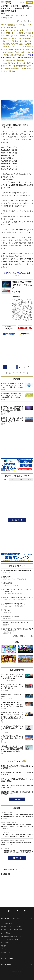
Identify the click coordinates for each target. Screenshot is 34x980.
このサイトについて (6, 923)
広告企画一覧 (5, 874)
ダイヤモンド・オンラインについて (12, 918)
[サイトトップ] (8, 2)
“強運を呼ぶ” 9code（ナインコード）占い (22, 284)
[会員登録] (29, 2)
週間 (21, 480)
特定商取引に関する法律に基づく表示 (11, 936)
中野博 (3, 14)
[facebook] (17, 911)
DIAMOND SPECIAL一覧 (9, 869)
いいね (29, 480)
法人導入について (6, 952)
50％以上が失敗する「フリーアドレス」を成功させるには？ (17, 773)
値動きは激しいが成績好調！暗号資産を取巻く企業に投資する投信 (17, 793)
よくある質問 (4, 942)
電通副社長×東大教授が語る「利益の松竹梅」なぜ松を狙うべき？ (17, 767)
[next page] (29, 367)
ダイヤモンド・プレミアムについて (11, 926)
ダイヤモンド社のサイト (8, 958)
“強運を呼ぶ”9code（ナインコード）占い (16, 16)
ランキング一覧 (17, 520)
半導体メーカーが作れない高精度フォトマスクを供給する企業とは (17, 780)
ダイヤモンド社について (8, 964)
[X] (8, 911)
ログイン (21, 2)
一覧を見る (17, 799)
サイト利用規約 (5, 933)
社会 (2, 16)
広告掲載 (3, 946)
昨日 (13, 480)
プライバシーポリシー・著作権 (10, 939)
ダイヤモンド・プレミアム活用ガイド (11, 930)
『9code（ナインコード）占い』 (12, 131)
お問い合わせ (4, 949)
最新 (5, 480)
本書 (30, 139)
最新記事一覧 (17, 858)
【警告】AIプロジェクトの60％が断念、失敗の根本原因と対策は (17, 786)
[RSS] (25, 911)
